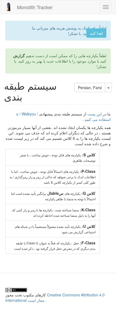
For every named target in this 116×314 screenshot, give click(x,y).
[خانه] (8, 6)
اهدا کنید (96, 33)
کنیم (88, 119)
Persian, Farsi (90, 87)
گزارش (19, 55)
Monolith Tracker (35, 7)
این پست (94, 113)
